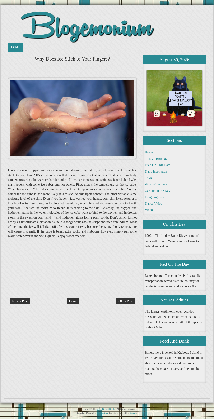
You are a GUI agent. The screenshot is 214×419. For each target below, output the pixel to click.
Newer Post (20, 301)
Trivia (149, 178)
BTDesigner (102, 412)
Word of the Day (156, 184)
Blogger (133, 412)
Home (15, 47)
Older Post (125, 301)
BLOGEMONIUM (106, 409)
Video (149, 210)
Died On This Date (157, 165)
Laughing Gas (154, 197)
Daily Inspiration (156, 171)
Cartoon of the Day (157, 191)
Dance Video (153, 203)
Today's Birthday (156, 158)
